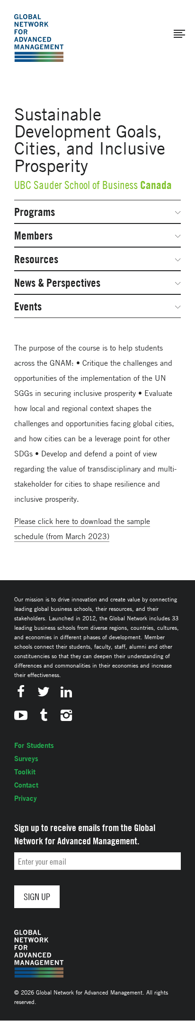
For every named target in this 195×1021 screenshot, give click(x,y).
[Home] (38, 38)
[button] (179, 34)
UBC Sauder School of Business (76, 185)
